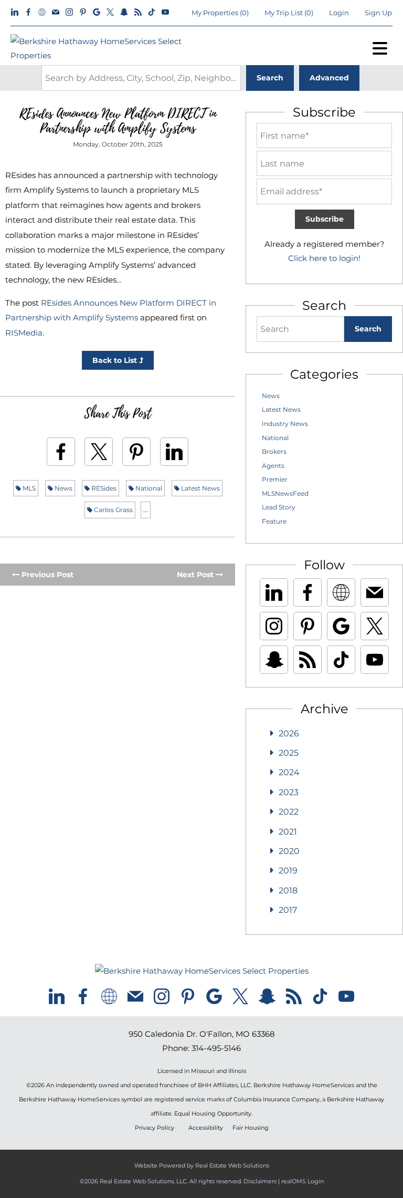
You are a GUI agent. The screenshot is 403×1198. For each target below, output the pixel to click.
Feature (274, 521)
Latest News (199, 488)
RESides (103, 488)
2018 (288, 890)
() (220, 12)
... (145, 510)
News (62, 488)
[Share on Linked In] (174, 451)
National (148, 488)
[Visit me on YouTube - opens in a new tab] (165, 12)
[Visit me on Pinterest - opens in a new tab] (83, 12)
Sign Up (378, 12)
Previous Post (46, 574)
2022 (289, 812)
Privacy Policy (154, 1127)
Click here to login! (324, 258)
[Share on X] (98, 451)
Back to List (115, 360)
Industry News (285, 424)
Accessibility (205, 1127)
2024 (289, 772)
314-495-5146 (216, 1048)
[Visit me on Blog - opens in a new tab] (138, 12)
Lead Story (278, 507)
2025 (289, 753)
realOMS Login (302, 1181)
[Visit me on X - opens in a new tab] (110, 12)
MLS (28, 488)
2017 (288, 910)
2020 (289, 851)
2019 (288, 871)
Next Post (196, 574)
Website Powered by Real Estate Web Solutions (201, 1165)
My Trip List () (288, 12)
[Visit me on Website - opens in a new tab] (42, 12)
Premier (275, 479)
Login (339, 12)
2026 (289, 733)
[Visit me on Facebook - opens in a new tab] (28, 12)
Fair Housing (250, 1127)
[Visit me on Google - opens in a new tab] (96, 12)
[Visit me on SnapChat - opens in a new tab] (124, 12)
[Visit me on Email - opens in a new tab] (55, 12)
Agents (273, 466)
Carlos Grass (112, 510)
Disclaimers (260, 1181)
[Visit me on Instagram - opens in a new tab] (69, 12)
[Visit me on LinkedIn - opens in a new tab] (14, 12)
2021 (288, 832)
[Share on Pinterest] (136, 451)
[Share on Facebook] (61, 451)
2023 (289, 792)
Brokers (274, 451)
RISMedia (24, 333)
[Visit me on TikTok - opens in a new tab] (151, 12)
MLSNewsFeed (285, 493)
